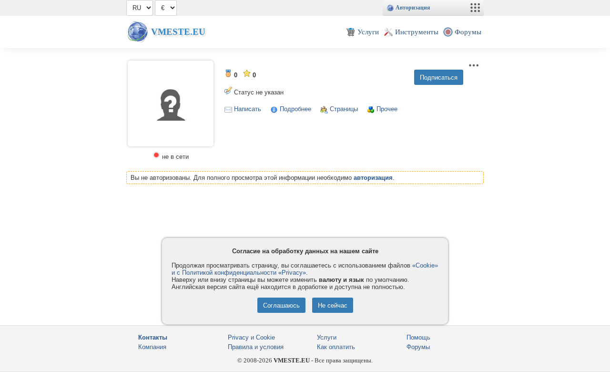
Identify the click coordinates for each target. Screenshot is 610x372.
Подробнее (295, 109)
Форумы (418, 347)
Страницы (344, 109)
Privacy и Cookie (251, 337)
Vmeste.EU (178, 32)
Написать (247, 109)
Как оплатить (336, 347)
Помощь (418, 337)
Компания (152, 347)
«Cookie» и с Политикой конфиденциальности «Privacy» (305, 269)
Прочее (386, 109)
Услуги (326, 337)
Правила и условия (256, 347)
